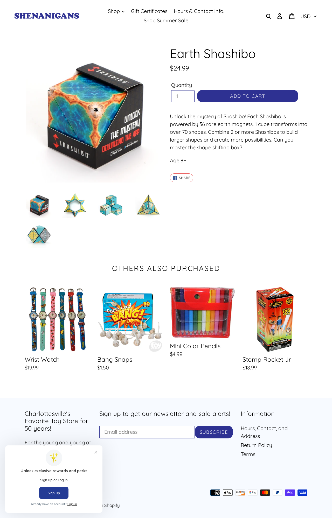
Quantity (181, 85)
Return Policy (256, 445)
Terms (248, 454)
